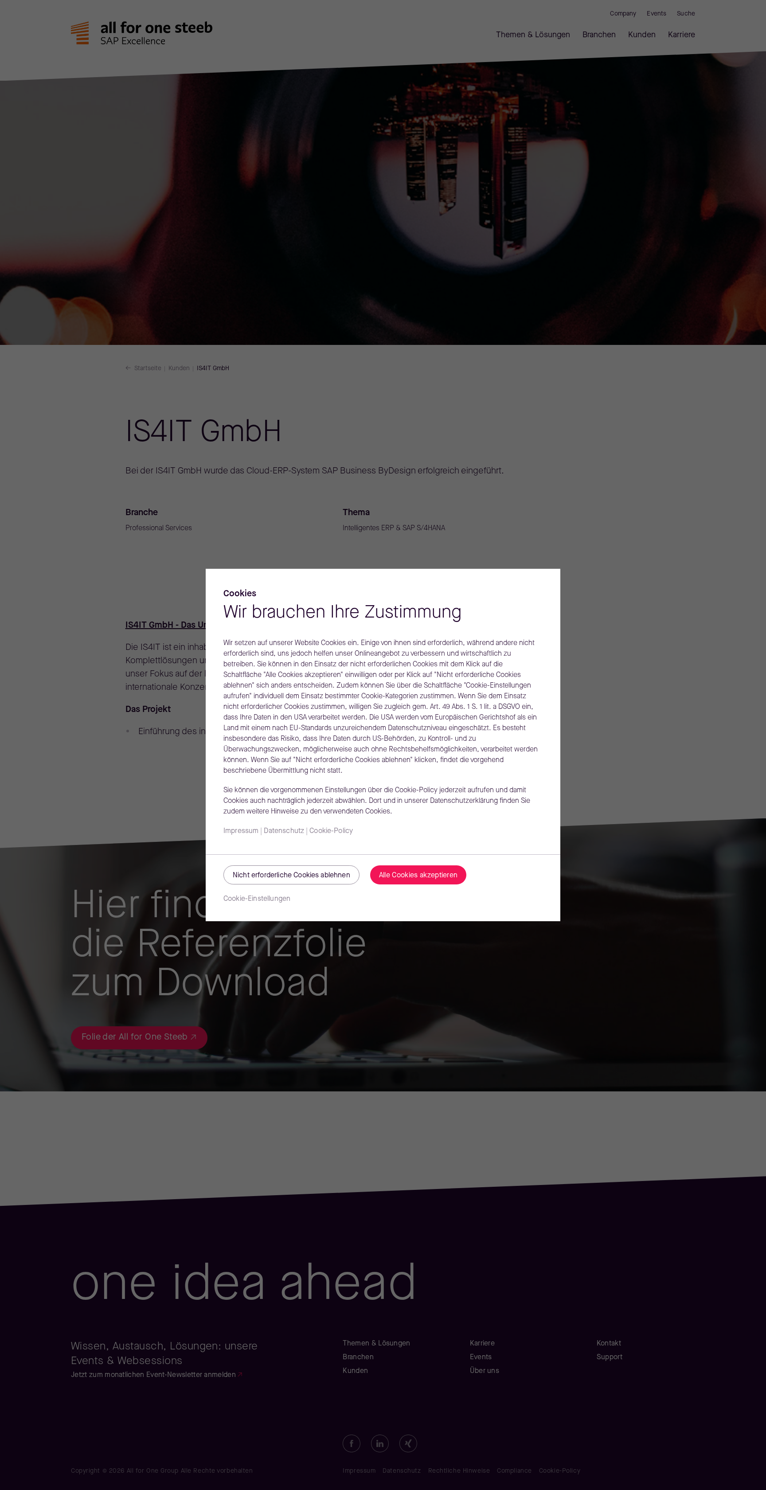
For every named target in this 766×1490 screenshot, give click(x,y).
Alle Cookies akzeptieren (418, 875)
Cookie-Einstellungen (256, 899)
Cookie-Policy (331, 831)
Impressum (240, 831)
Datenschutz (284, 831)
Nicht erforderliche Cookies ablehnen (291, 875)
